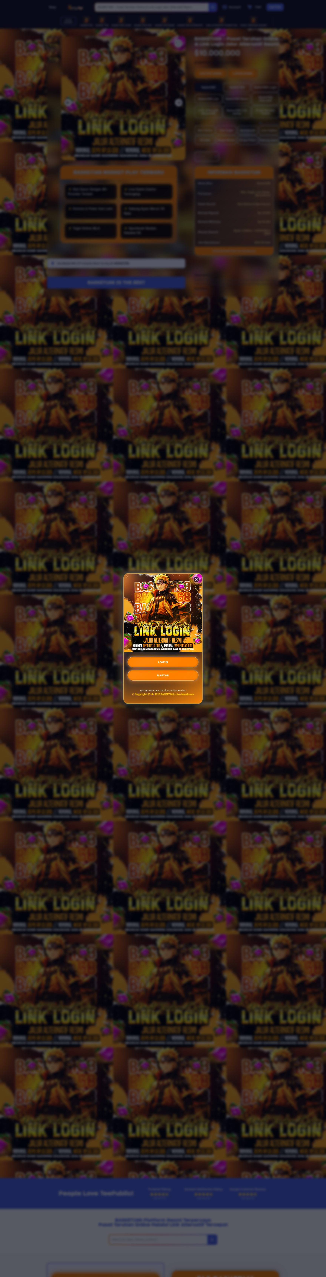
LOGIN (163, 662)
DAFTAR (163, 675)
